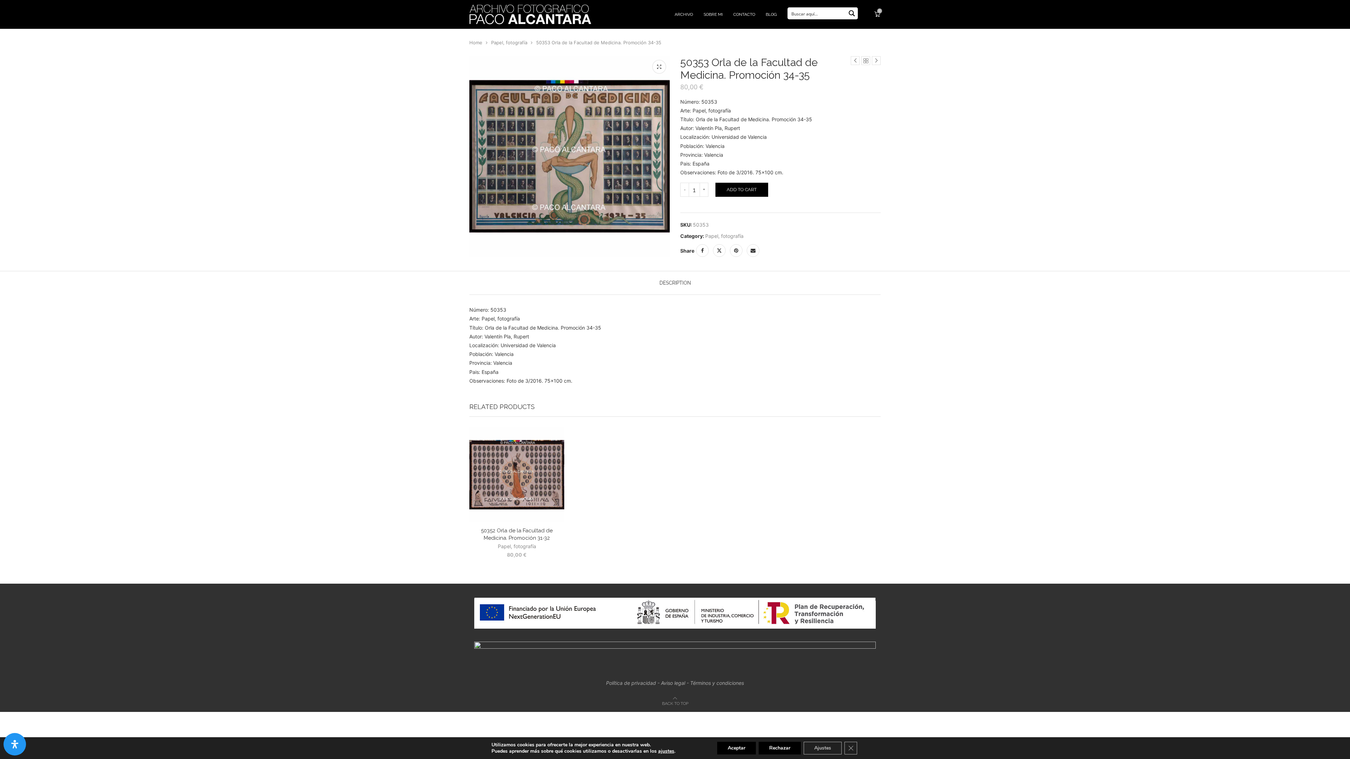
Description (675, 283)
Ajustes (822, 748)
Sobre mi (713, 14)
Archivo (684, 14)
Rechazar (779, 748)
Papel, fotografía (509, 42)
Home (475, 42)
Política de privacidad (631, 683)
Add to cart (742, 189)
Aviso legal (673, 683)
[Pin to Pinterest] (736, 250)
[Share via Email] (753, 250)
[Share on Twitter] (719, 250)
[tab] (675, 282)
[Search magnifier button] (852, 13)
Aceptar (736, 748)
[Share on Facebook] (702, 250)
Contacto (744, 14)
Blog (771, 14)
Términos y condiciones (717, 683)
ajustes (666, 751)
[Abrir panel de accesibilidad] (15, 744)
